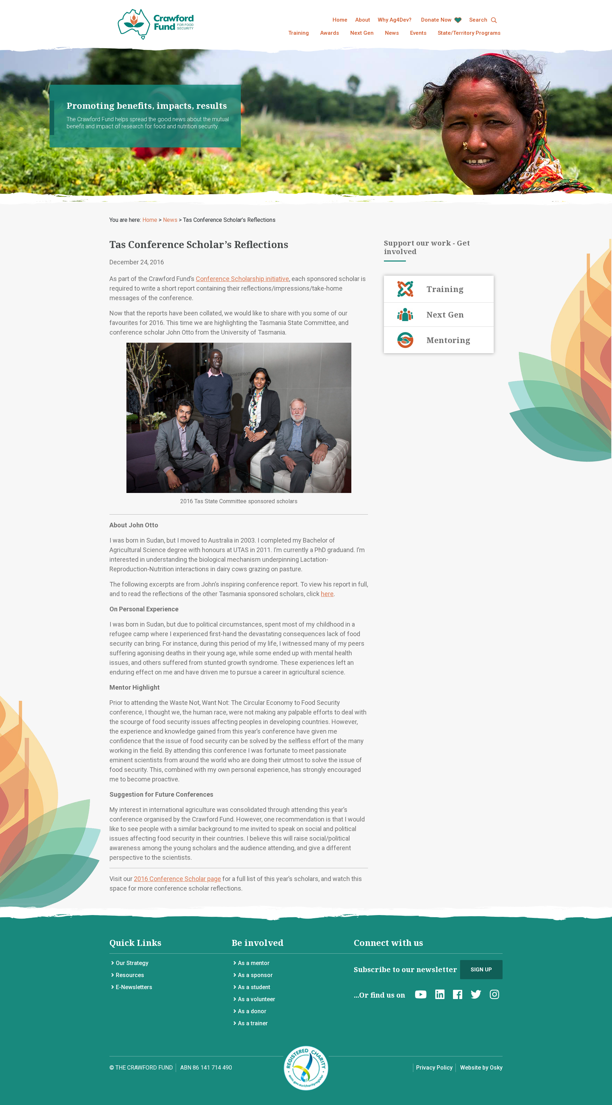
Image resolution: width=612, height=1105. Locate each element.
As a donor (252, 1011)
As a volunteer (256, 999)
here (327, 594)
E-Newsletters (134, 987)
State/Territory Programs (469, 33)
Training (298, 33)
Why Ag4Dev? (395, 20)
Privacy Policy (434, 1067)
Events (418, 33)
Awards (329, 33)
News (392, 33)
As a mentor (254, 963)
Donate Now (437, 20)
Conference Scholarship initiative (242, 278)
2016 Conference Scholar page (177, 878)
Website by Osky (481, 1067)
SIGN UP (481, 969)
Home (340, 20)
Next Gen (362, 33)
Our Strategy (132, 963)
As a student (254, 987)
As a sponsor (255, 975)
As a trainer (253, 1023)
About (362, 20)
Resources (130, 975)
